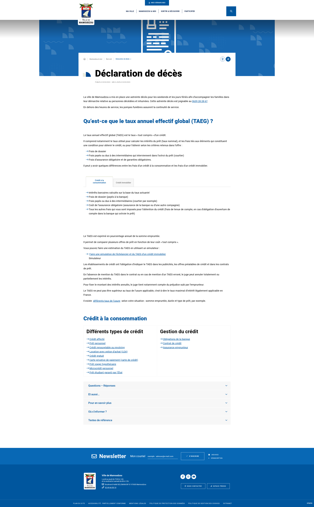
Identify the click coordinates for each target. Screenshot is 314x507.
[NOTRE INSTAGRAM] (188, 476)
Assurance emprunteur (175, 347)
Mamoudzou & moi (96, 59)
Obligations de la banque (176, 339)
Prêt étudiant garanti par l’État (105, 372)
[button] (231, 11)
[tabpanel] (157, 207)
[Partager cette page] (228, 59)
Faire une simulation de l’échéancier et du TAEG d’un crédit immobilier (127, 254)
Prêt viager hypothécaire (102, 364)
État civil (109, 59)
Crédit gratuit (96, 355)
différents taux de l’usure (106, 300)
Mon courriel (137, 456)
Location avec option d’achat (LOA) (108, 351)
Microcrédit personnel (101, 368)
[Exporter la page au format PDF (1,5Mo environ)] (222, 59)
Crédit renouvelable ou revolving (107, 347)
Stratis (309, 503)
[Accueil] (84, 59)
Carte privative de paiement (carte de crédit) (113, 359)
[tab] (99, 181)
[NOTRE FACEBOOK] (182, 476)
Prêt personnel (97, 343)
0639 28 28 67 (199, 101)
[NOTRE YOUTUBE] (193, 476)
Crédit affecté (97, 339)
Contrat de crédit (172, 343)
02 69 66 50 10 (110, 487)
